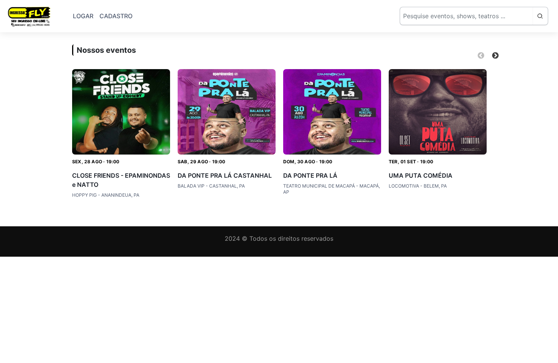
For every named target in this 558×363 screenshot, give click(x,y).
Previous (481, 56)
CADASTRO (115, 16)
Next (495, 56)
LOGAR (83, 16)
